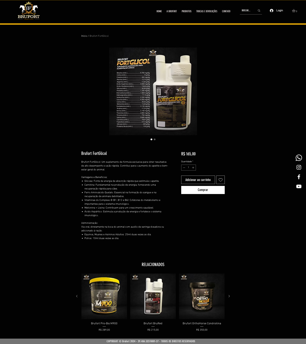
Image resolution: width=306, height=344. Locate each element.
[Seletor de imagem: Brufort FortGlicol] (151, 139)
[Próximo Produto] (229, 296)
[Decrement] (184, 167)
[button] (295, 10)
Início (84, 36)
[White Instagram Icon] (299, 167)
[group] (153, 304)
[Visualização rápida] (104, 296)
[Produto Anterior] (77, 296)
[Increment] (193, 167)
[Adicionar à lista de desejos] (220, 180)
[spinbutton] (188, 167)
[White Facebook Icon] (299, 177)
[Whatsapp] (299, 158)
